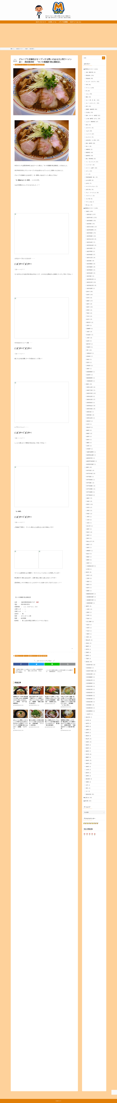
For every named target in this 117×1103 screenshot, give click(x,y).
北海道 (88, 643)
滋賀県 (88, 606)
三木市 (88, 519)
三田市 (88, 522)
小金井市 (89, 714)
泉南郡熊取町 (90, 371)
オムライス (89, 137)
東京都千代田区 (91, 671)
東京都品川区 (90, 680)
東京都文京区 (90, 689)
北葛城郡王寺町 (91, 600)
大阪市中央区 (91, 217)
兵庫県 (89, 467)
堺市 (89, 350)
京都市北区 (90, 411)
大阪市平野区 (90, 251)
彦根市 (88, 612)
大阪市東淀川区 (91, 285)
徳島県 (88, 751)
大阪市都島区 (90, 263)
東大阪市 (89, 334)
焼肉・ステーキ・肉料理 (93, 115)
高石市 (88, 362)
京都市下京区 (90, 390)
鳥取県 (88, 745)
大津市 (89, 609)
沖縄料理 (89, 149)
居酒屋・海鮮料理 (91, 109)
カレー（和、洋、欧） (92, 100)
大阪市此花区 (90, 273)
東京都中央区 (90, 664)
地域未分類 (90, 794)
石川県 (88, 720)
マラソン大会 (90, 201)
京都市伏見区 (90, 408)
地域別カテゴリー (31, 64)
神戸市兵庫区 (90, 489)
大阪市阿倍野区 (91, 229)
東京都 (89, 661)
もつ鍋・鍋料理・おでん (93, 118)
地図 (37, 602)
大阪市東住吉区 (91, 245)
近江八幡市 (90, 621)
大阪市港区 (90, 260)
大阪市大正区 (90, 257)
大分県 (88, 769)
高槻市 (89, 300)
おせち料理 (89, 180)
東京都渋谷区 (90, 692)
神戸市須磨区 (90, 492)
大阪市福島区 (91, 220)
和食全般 (90, 75)
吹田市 (89, 294)
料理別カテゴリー (18, 64)
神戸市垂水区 (90, 495)
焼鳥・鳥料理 (90, 143)
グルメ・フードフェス (92, 192)
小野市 (88, 516)
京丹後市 (89, 448)
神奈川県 (89, 717)
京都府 (89, 384)
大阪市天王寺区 (91, 226)
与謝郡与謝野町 (91, 452)
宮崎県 (88, 775)
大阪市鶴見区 (90, 270)
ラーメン (25, 64)
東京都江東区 (90, 701)
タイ (88, 791)
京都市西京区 (90, 402)
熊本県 (88, 772)
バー (88, 174)
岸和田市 (89, 365)
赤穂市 (88, 563)
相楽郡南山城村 (91, 455)
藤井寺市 (89, 344)
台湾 (88, 785)
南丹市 (88, 439)
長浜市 (88, 624)
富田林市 (89, 356)
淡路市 (88, 535)
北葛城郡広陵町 (91, 596)
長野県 (88, 726)
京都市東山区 (90, 405)
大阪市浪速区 (91, 233)
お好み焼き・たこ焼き (92, 140)
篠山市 (88, 553)
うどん (89, 94)
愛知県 (88, 735)
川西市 (89, 510)
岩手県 (88, 649)
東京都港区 (90, 704)
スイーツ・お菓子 (91, 168)
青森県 (88, 646)
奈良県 (88, 572)
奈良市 (89, 575)
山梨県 (88, 729)
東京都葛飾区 (90, 677)
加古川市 (89, 526)
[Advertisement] (58, 35)
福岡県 (88, 763)
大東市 (89, 331)
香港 (88, 788)
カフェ (89, 171)
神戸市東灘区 (90, 485)
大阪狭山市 (90, 353)
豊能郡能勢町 (90, 378)
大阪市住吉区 (90, 242)
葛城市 (88, 590)
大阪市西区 (42, 64)
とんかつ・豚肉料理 (92, 121)
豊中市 (89, 291)
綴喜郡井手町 (90, 458)
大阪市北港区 (90, 288)
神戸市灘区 (90, 482)
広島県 (88, 741)
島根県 (88, 748)
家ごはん (89, 205)
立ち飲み (89, 112)
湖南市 (88, 633)
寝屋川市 (89, 322)
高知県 (88, 760)
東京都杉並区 (90, 698)
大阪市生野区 (90, 248)
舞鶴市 (89, 433)
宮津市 (88, 445)
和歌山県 (89, 640)
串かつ (88, 146)
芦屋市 (89, 513)
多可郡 (88, 569)
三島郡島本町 (90, 381)
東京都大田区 (90, 686)
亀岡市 (88, 430)
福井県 (88, 723)
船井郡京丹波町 (91, 464)
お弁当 (88, 183)
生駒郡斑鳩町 (90, 603)
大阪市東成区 (90, 254)
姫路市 (89, 544)
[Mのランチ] (58, 8)
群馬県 (88, 655)
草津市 (88, 615)
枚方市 (89, 319)
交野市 (88, 325)
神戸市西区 (90, 476)
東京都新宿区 (90, 695)
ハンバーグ (90, 134)
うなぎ (89, 131)
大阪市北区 (91, 214)
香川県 (88, 754)
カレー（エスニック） (92, 103)
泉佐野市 (89, 374)
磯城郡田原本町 (91, 593)
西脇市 (88, 556)
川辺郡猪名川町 (91, 566)
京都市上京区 (90, 387)
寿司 (88, 106)
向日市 (88, 424)
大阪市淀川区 (91, 282)
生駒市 (88, 581)
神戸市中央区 (90, 473)
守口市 (89, 316)
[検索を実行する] (103, 57)
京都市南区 (90, 415)
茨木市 (89, 297)
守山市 (88, 630)
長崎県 (88, 766)
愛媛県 (88, 757)
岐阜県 (88, 732)
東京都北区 (90, 667)
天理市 (88, 578)
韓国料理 (89, 152)
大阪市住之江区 (91, 239)
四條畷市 (89, 328)
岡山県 (88, 738)
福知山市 (89, 427)
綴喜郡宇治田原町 (91, 461)
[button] (21, 664)
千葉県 (88, 658)
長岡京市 (89, 421)
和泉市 (88, 359)
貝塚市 (88, 368)
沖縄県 (88, 782)
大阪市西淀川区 (91, 279)
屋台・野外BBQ (91, 158)
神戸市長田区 (90, 479)
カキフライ (89, 127)
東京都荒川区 (90, 708)
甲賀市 (88, 618)
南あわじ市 (90, 541)
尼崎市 (89, 498)
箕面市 (89, 307)
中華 (88, 84)
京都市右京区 (90, 396)
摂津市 (89, 310)
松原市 (88, 341)
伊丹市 (89, 507)
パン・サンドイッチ (92, 161)
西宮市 (89, 504)
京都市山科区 (90, 418)
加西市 (88, 529)
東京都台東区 (90, 674)
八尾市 (89, 337)
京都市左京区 (90, 399)
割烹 (88, 124)
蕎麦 (88, 97)
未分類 (88, 800)
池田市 (89, 304)
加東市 (88, 547)
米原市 (88, 627)
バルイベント (90, 195)
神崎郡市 (89, 550)
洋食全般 (89, 78)
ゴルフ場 (89, 198)
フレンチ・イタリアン (92, 81)
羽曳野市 (89, 347)
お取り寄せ (89, 189)
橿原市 (88, 584)
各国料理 (89, 155)
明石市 (89, 532)
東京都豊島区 (90, 683)
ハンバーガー (90, 164)
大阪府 (37, 64)
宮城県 (88, 652)
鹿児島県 (89, 779)
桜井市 (88, 587)
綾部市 (88, 436)
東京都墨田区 (90, 711)
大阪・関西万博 (90, 72)
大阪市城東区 (90, 266)
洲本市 (88, 538)
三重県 (88, 637)
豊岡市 (88, 559)
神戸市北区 (90, 470)
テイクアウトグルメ (92, 186)
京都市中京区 (91, 393)
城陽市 (88, 442)
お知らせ (88, 797)
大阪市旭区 (90, 276)
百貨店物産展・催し (92, 177)
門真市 (89, 313)
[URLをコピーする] (67, 664)
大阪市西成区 (91, 236)
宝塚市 (89, 501)
